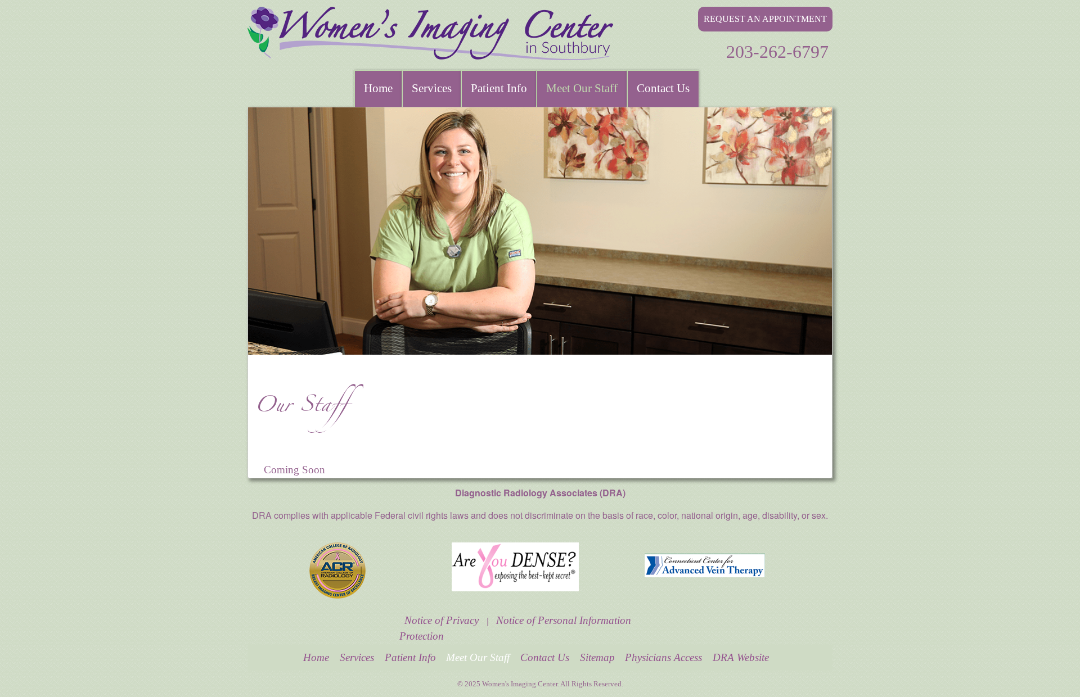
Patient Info (499, 88)
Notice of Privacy (441, 621)
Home (378, 88)
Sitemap (597, 657)
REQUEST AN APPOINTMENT (765, 19)
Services (432, 88)
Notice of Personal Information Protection (515, 628)
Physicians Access (663, 657)
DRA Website (741, 657)
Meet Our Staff (582, 88)
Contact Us (663, 88)
